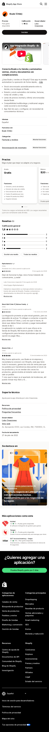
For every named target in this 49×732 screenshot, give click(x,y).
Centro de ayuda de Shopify (10, 651)
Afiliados (29, 672)
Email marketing (32, 620)
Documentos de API (10, 657)
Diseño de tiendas (10, 620)
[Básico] (23, 206)
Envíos (28, 629)
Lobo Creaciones (9, 420)
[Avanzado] (26, 206)
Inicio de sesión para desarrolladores (18, 701)
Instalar (24, 32)
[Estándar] (25, 206)
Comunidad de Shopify (12, 661)
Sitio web (6, 424)
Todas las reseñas (30, 254)
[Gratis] (22, 206)
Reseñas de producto (34, 608)
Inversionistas (31, 659)
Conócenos (30, 650)
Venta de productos (10, 611)
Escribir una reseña (11, 254)
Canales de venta (9, 602)
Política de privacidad (11, 408)
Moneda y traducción (34, 634)
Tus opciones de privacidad (14, 725)
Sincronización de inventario (14, 148)
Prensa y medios (32, 663)
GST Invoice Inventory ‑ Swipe (21, 539)
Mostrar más (8, 296)
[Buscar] (41, 4)
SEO (27, 625)
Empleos (29, 654)
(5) (27, 24)
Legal (27, 677)
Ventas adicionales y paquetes (34, 614)
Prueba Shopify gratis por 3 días (24, 570)
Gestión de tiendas (10, 629)
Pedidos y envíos (9, 615)
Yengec (13, 530)
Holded (12, 521)
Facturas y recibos (10, 140)
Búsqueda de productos (12, 606)
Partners (29, 668)
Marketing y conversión (12, 625)
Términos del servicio (11, 707)
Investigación (8, 670)
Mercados (29, 604)
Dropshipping (31, 599)
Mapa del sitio (8, 719)
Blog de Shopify (9, 666)
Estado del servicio (33, 681)
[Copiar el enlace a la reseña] (14, 264)
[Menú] (45, 4)
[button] (24, 523)
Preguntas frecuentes (11, 412)
